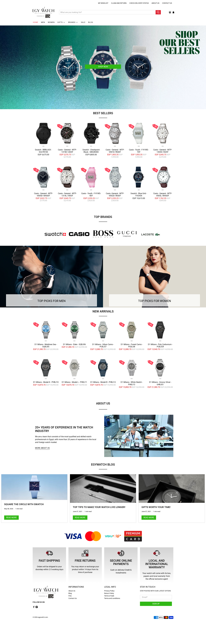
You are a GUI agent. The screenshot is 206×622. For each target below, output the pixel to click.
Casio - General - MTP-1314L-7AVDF (67, 194)
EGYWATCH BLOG (103, 464)
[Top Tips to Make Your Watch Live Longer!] (103, 488)
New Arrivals (103, 311)
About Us (155, 3)
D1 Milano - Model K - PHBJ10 (46, 382)
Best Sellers (103, 113)
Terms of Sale (109, 596)
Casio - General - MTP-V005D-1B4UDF (43, 194)
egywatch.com (43, 617)
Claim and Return (118, 3)
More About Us (42, 448)
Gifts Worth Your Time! (156, 507)
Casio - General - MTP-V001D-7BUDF (115, 151)
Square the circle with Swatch (24, 504)
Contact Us (167, 3)
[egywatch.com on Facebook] (34, 608)
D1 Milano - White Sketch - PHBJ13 (132, 383)
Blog (90, 22)
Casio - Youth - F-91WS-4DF (91, 194)
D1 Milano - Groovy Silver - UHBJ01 (160, 383)
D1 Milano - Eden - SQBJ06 (74, 344)
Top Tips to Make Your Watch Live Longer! (99, 507)
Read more (11, 517)
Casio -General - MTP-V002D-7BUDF (115, 194)
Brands (71, 22)
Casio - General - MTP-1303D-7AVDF (162, 151)
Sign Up (156, 604)
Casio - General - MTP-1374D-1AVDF (67, 151)
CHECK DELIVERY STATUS (139, 3)
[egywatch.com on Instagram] (37, 608)
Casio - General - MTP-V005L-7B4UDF (162, 194)
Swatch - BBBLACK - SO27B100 (43, 151)
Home (35, 22)
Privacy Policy (109, 591)
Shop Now (103, 66)
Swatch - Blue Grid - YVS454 (139, 194)
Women (51, 22)
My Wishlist (103, 3)
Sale (83, 22)
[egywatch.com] (43, 12)
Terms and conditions (112, 598)
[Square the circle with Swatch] (34, 487)
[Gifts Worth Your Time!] (172, 488)
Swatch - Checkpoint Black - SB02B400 (91, 151)
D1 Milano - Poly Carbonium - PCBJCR (160, 345)
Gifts (60, 22)
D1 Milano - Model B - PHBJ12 (103, 382)
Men (43, 22)
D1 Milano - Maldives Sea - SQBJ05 (46, 345)
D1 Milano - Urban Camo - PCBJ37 (103, 345)
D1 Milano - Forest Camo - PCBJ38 (132, 345)
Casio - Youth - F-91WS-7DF (139, 151)
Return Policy (109, 593)
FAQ (70, 596)
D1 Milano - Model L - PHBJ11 (74, 382)
